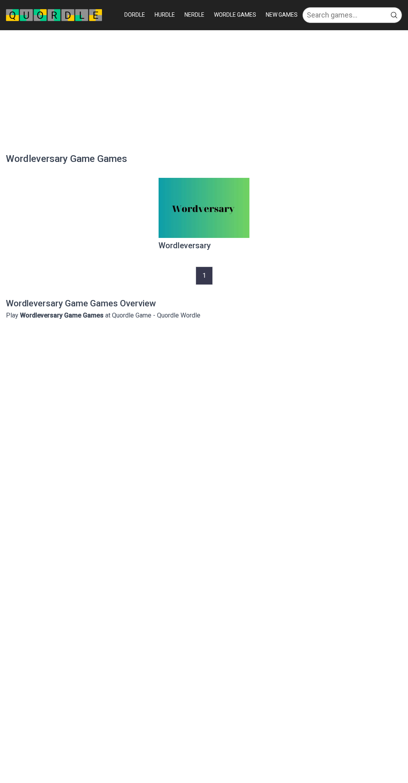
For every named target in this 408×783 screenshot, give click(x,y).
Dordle (134, 15)
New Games (282, 15)
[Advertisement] (204, 90)
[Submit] (394, 15)
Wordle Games (235, 15)
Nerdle (194, 15)
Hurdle (165, 15)
